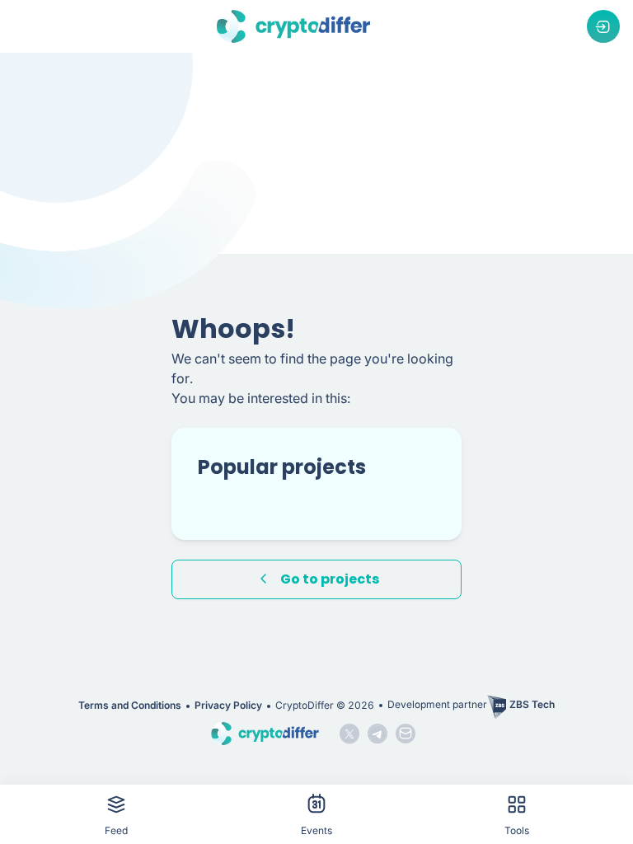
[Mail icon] (405, 733)
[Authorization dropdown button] (603, 26)
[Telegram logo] (377, 733)
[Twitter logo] (349, 733)
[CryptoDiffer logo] (293, 26)
